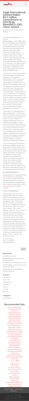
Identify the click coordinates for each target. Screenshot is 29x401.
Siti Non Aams (14, 358)
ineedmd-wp (7, 30)
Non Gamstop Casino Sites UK (14, 323)
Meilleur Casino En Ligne (14, 329)
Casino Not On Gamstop (14, 312)
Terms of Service (9, 389)
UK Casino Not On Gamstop (14, 321)
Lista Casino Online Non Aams (14, 349)
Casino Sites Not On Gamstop (14, 333)
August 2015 (6, 284)
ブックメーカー (14, 362)
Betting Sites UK (14, 310)
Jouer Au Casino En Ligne (14, 384)
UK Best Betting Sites (14, 345)
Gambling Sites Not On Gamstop (14, 331)
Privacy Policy (19, 389)
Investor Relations (7, 298)
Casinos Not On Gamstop (14, 309)
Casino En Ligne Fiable (14, 373)
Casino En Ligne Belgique (14, 354)
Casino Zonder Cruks (14, 340)
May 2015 (5, 291)
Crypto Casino (14, 353)
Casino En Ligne (15, 338)
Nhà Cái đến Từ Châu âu (14, 367)
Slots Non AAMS (14, 378)
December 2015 (7, 277)
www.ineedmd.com (9, 186)
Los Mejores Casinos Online (14, 386)
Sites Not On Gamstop (14, 314)
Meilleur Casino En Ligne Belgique (14, 356)
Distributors (14, 391)
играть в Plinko (14, 366)
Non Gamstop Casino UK (14, 318)
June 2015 (5, 289)
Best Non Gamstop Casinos (14, 307)
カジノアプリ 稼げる (15, 360)
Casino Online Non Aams (14, 347)
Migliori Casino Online (14, 377)
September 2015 (7, 282)
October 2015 (6, 279)
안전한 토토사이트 (14, 364)
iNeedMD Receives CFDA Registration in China (14, 262)
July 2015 (5, 287)
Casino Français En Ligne (14, 369)
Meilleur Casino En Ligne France (14, 382)
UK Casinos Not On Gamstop (14, 351)
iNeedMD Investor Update (9, 256)
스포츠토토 (14, 375)
